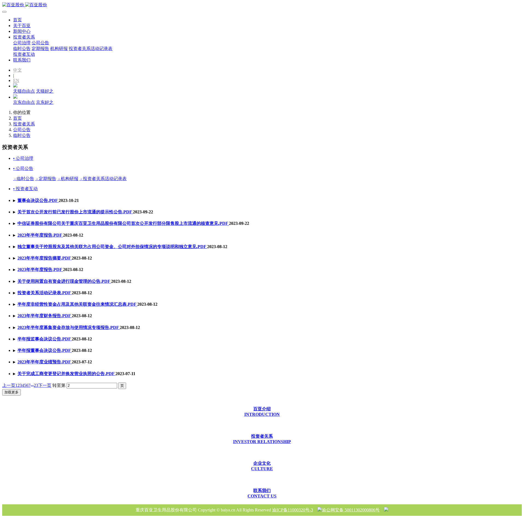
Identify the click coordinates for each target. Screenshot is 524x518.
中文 (17, 70)
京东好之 (44, 102)
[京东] (15, 97)
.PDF (38, 200)
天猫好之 (44, 91)
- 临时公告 (23, 178)
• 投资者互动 (25, 188)
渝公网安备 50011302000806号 (351, 510)
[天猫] (15, 86)
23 (36, 385)
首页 (17, 19)
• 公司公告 (23, 168)
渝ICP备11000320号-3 (292, 510)
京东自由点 (24, 102)
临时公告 (22, 135)
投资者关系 (24, 124)
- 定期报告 (45, 178)
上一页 (8, 385)
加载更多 (11, 392)
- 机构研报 (67, 178)
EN (16, 80)
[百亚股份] (262, 5)
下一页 (44, 385)
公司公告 (22, 129)
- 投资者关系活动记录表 (103, 178)
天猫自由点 (24, 91)
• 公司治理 (23, 158)
